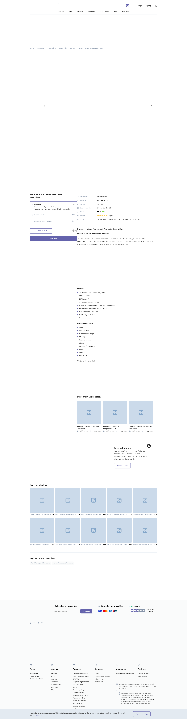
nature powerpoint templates (63, 563)
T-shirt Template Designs (81, 676)
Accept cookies (142, 714)
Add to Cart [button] (42, 231)
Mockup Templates (79, 706)
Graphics (61, 11)
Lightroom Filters (78, 692)
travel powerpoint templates (40, 563)
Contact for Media (144, 673)
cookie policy (38, 715)
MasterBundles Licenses (102, 676)
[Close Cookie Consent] (156, 714)
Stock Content (104, 11)
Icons (75, 687)
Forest (137, 219)
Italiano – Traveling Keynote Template (88, 427)
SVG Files (76, 679)
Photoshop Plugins (79, 690)
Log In (140, 6)
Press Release (142, 676)
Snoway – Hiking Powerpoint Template (140, 427)
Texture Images (78, 684)
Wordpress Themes (79, 701)
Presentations (114, 219)
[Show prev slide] (44, 106)
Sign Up (148, 6)
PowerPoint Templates (80, 673)
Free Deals (125, 11)
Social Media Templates (80, 695)
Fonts (70, 11)
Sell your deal (34, 673)
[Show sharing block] (75, 194)
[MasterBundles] (37, 6)
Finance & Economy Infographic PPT (111, 427)
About (97, 673)
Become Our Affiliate (36, 679)
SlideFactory (102, 197)
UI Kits (75, 709)
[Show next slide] (151, 106)
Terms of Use (99, 682)
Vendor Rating (34, 676)
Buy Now (53, 238)
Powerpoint (127, 219)
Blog (115, 11)
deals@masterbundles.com (125, 673)
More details (66, 209)
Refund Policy (99, 679)
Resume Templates (79, 698)
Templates (91, 11)
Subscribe (86, 611)
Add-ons (80, 11)
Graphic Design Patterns (81, 682)
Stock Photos (77, 703)
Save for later (122, 465)
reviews (150, 611)
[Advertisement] (93, 30)
